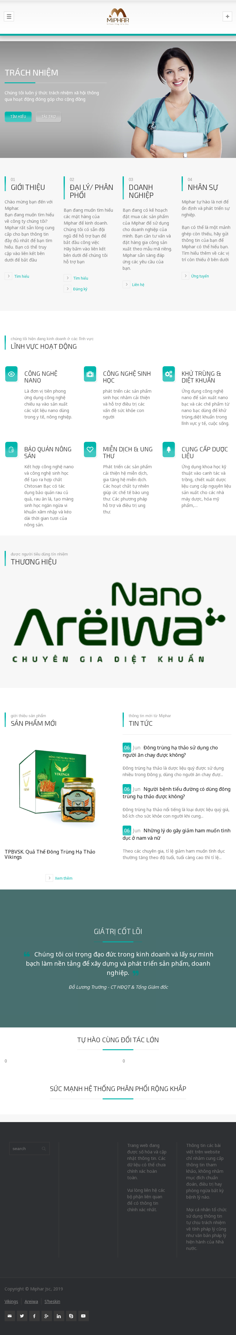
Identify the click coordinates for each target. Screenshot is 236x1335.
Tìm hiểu (21, 276)
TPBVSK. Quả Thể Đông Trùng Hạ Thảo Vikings (50, 854)
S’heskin (52, 1301)
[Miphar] (118, 17)
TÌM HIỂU (18, 116)
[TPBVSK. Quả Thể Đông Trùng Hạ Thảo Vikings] (59, 788)
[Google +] (46, 1316)
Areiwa (31, 1301)
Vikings (11, 1301)
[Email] (10, 1316)
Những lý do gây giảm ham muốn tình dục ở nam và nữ (176, 834)
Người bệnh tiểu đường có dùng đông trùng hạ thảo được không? (176, 793)
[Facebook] (34, 1316)
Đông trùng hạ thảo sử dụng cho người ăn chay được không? (170, 751)
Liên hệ (138, 284)
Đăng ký (80, 288)
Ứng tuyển (200, 275)
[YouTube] (83, 1316)
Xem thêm (64, 878)
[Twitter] (22, 1316)
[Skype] (71, 1316)
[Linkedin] (59, 1316)
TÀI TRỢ (48, 116)
